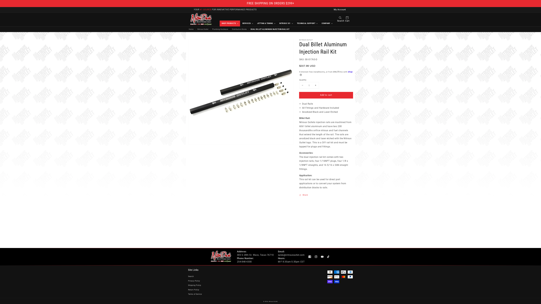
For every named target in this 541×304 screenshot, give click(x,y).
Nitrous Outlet (202, 29)
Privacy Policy (194, 281)
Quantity (302, 80)
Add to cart (326, 95)
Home (191, 29)
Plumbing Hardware (220, 29)
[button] (340, 18)
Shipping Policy (194, 285)
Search (191, 276)
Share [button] (305, 195)
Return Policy (193, 290)
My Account (340, 10)
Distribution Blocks (239, 29)
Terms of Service (195, 294)
